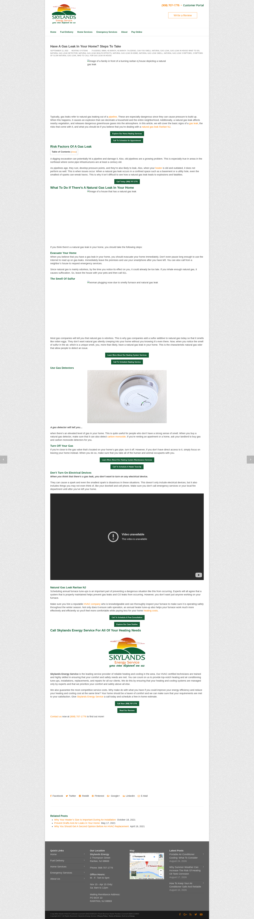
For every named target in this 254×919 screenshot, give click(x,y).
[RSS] (190, 914)
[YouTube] (201, 914)
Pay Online (136, 32)
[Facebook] (180, 914)
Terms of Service (115, 916)
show (73, 152)
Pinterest (99, 796)
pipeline (113, 116)
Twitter (72, 796)
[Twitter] (195, 914)
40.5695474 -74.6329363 (126, 51)
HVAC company (92, 604)
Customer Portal (193, 5)
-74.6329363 (96, 51)
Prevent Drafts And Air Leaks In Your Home (77, 823)
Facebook (57, 796)
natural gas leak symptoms (178, 53)
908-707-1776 (105, 867)
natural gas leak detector (64, 53)
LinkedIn (130, 796)
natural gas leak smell (151, 53)
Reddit (85, 796)
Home (53, 32)
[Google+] (185, 914)
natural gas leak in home (125, 53)
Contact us (56, 716)
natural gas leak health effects (95, 53)
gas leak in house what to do (184, 51)
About (124, 32)
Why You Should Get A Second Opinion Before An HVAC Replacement (91, 826)
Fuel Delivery (66, 32)
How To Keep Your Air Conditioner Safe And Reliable (185, 885)
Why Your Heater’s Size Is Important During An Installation (85, 819)
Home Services (84, 32)
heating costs (151, 610)
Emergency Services (106, 32)
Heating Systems (79, 51)
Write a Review (183, 15)
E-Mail (144, 796)
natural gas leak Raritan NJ (156, 126)
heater (158, 168)
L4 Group (131, 916)
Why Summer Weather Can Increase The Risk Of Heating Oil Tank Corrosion (185, 870)
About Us (55, 879)
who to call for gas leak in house (94, 56)
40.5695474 (111, 51)
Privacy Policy (102, 916)
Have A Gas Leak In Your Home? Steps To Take (85, 46)
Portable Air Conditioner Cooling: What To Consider (183, 856)
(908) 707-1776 (170, 5)
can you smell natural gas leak (153, 51)
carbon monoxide (116, 436)
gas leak (193, 123)
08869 (104, 51)
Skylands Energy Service (90, 696)
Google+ (115, 796)
